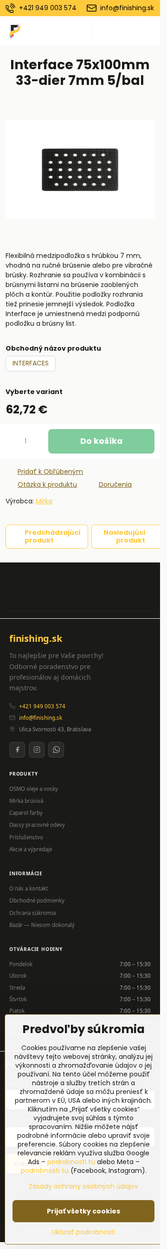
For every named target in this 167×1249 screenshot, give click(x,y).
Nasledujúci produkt (124, 536)
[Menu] (149, 31)
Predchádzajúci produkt (52, 536)
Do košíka (101, 441)
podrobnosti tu (71, 1161)
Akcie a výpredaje (30, 849)
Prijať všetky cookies (83, 1211)
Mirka (44, 501)
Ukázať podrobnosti (83, 1232)
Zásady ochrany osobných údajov (83, 1186)
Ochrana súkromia (32, 912)
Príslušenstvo (26, 837)
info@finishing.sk (40, 717)
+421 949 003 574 (42, 706)
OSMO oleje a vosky (33, 788)
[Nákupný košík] (126, 31)
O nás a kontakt (28, 888)
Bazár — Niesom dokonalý (42, 924)
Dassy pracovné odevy (37, 824)
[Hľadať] (103, 31)
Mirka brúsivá (26, 800)
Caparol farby (26, 812)
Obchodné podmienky (36, 900)
